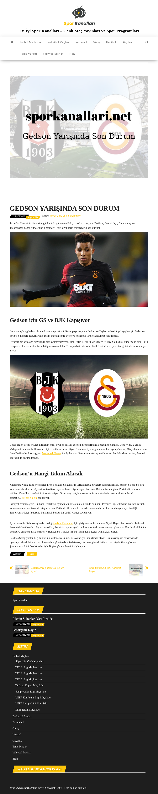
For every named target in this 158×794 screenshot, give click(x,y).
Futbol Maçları (29, 42)
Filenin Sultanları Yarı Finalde (33, 619)
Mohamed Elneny (51, 453)
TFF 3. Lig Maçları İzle (28, 679)
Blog (72, 53)
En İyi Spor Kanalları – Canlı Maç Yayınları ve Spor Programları (79, 30)
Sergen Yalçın (29, 497)
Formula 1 (81, 42)
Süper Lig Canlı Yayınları (29, 661)
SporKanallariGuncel (66, 216)
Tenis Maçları (28, 53)
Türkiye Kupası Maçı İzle (29, 685)
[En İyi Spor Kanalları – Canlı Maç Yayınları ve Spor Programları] (12, 42)
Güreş (96, 42)
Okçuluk (127, 42)
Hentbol (111, 42)
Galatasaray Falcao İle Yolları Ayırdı (47, 569)
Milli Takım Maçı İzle (27, 709)
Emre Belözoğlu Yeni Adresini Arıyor (105, 569)
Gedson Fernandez (63, 523)
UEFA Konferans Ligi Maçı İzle (32, 697)
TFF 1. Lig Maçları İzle (28, 667)
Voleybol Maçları (53, 53)
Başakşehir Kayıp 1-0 (27, 630)
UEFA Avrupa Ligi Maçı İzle (31, 703)
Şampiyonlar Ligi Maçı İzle (30, 691)
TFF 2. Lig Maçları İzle (28, 673)
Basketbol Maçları (58, 42)
